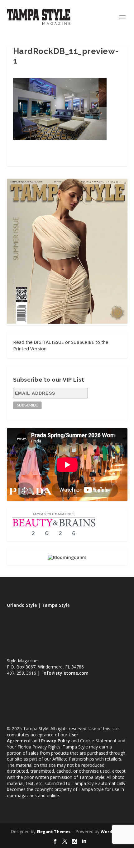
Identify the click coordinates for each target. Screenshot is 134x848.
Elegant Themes (53, 831)
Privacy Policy (55, 741)
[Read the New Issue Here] (67, 322)
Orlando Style (22, 605)
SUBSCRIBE (82, 342)
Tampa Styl (54, 605)
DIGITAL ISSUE (49, 342)
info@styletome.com (65, 673)
